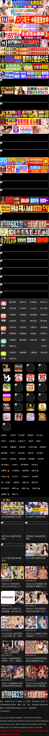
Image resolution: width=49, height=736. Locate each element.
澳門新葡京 (25, 465)
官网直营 (30, 435)
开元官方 (15, 476)
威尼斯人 (4, 435)
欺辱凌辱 (12, 321)
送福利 (30, 441)
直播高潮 (43, 447)
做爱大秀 (25, 482)
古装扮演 (12, 327)
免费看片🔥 (5, 470)
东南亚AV (43, 314)
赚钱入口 (15, 494)
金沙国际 (35, 476)
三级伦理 (12, 308)
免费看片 (16, 482)
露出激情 (23, 340)
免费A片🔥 (25, 488)
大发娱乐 (15, 465)
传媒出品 (12, 346)
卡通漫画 (12, 340)
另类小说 (12, 358)
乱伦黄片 (4, 459)
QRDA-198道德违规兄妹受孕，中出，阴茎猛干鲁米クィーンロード (12, 661)
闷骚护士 (43, 333)
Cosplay (33, 308)
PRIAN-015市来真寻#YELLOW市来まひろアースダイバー (12, 586)
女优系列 (23, 327)
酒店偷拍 (21, 453)
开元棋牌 (21, 435)
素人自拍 (43, 308)
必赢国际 (13, 447)
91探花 (23, 321)
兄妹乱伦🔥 (36, 488)
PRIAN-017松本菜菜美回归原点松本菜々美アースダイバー (36, 611)
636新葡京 (16, 470)
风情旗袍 (12, 333)
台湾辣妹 (12, 314)
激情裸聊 (25, 470)
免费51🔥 (35, 470)
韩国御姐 (23, 314)
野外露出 (43, 321)
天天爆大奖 (25, 476)
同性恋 (43, 346)
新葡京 (38, 441)
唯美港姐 (33, 314)
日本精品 (23, 308)
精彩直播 (4, 453)
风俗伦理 (43, 352)
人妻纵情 (33, 352)
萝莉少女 (43, 302)
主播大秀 (30, 453)
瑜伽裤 (33, 333)
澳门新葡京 (5, 465)
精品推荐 (12, 302)
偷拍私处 (13, 459)
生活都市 (12, 352)
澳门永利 (39, 435)
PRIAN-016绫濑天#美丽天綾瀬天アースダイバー (36, 636)
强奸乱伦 (23, 302)
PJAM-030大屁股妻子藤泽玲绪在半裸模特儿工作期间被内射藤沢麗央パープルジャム (36, 587)
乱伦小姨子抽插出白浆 (36, 558)
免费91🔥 (15, 488)
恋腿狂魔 (43, 327)
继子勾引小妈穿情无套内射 (12, 537)
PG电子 (3, 441)
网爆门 (43, 340)
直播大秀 (34, 482)
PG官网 (13, 435)
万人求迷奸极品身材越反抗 (12, 559)
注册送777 (22, 441)
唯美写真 (33, 340)
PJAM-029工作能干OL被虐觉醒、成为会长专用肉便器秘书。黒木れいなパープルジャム (12, 612)
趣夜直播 (22, 459)
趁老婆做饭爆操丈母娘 (12, 516)
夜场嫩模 (31, 459)
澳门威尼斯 (5, 488)
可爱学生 (33, 327)
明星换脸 (23, 333)
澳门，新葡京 (6, 482)
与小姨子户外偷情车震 (36, 516)
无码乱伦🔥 (5, 476)
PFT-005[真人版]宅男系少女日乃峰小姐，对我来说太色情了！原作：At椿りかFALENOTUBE (12, 637)
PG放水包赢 (32, 447)
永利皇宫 (34, 465)
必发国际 (40, 459)
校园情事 (23, 352)
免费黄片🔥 (5, 494)
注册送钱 (12, 441)
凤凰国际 (22, 447)
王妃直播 (39, 453)
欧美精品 (33, 302)
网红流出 (33, 321)
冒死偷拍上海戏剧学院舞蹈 (36, 537)
